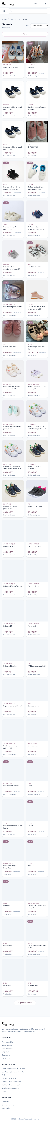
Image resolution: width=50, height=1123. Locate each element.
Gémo (30, 786)
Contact (4, 1091)
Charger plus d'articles (25, 1003)
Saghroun (5, 1052)
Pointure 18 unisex (10, 666)
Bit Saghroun (6, 1058)
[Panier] (44, 3)
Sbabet (30, 826)
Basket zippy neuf (9, 347)
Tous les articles (7, 1042)
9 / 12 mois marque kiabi (36, 666)
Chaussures (14, 19)
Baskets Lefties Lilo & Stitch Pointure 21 (35, 188)
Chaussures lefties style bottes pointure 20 (36, 308)
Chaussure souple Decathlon (9, 867)
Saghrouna (6, 1055)
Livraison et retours (9, 1078)
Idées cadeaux (7, 1045)
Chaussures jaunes (34, 746)
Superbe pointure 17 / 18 (12, 706)
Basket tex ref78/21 (35, 506)
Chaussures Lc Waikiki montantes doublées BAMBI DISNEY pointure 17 (12, 390)
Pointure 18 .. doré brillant (12, 586)
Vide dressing (33, 985)
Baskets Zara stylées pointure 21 (10, 228)
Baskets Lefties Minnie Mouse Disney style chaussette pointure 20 (11, 189)
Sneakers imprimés (34, 267)
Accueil (4, 19)
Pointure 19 (32, 626)
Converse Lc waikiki (10, 67)
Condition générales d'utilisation (13, 1068)
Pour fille (31, 866)
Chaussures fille (33, 706)
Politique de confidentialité (11, 1085)
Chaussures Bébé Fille (11, 786)
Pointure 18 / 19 (9, 546)
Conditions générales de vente (13, 1072)
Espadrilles (7, 985)
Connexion (34, 4)
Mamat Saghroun (8, 1048)
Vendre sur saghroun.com (11, 1088)
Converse (31, 67)
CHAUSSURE (33, 147)
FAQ (3, 1075)
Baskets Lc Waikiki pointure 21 (34, 467)
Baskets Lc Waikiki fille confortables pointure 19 (37, 427)
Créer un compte (8, 1105)
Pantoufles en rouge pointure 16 (10, 747)
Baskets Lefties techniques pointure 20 (36, 228)
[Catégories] (4, 11)
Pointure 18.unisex (34, 546)
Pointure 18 (7, 626)
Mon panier (6, 1108)
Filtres (25, 34)
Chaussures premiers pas (12, 307)
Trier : (27, 25)
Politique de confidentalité (11, 1082)
